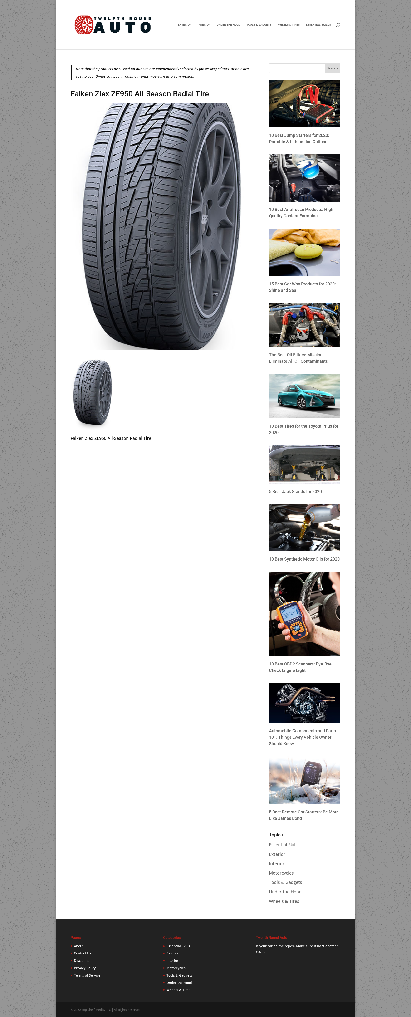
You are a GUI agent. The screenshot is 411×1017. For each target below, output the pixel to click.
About (78, 946)
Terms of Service (87, 975)
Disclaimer (82, 960)
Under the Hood (228, 24)
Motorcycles (281, 873)
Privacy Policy (85, 968)
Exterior (184, 24)
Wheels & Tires (288, 24)
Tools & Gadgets (258, 24)
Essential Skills (318, 24)
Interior (204, 24)
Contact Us (82, 953)
